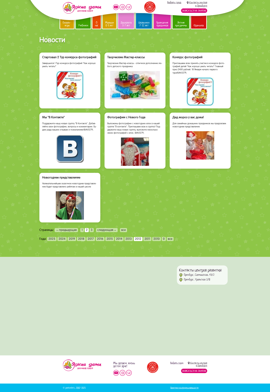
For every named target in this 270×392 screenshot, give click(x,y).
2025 (51, 239)
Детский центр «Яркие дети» (82, 365)
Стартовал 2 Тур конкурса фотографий (69, 57)
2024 (62, 239)
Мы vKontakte (129, 7)
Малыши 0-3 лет (109, 24)
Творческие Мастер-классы (126, 57)
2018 (81, 239)
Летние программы (181, 24)
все (123, 230)
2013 (128, 239)
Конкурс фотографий (187, 57)
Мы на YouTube (116, 7)
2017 (91, 239)
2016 (100, 239)
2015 (110, 239)
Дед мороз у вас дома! (188, 117)
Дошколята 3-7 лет (126, 24)
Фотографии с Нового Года (126, 117)
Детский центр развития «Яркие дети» (82, 8)
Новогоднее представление (61, 177)
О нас (96, 24)
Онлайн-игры (67, 24)
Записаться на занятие (194, 10)
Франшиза (199, 25)
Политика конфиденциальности (184, 387)
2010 (156, 239)
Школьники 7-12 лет (143, 24)
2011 (147, 239)
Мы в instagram (122, 7)
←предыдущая (66, 230)
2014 (119, 239)
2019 (72, 239)
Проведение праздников (162, 24)
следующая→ (106, 230)
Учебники (83, 25)
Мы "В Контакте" (53, 117)
